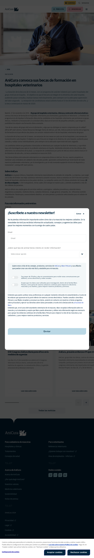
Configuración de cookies (10, 552)
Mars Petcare (66, 266)
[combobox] (47, 254)
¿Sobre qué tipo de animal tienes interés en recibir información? (34, 248)
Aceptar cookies (54, 552)
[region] (47, 548)
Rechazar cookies (78, 552)
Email (10, 232)
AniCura (57, 266)
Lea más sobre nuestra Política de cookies (63, 545)
